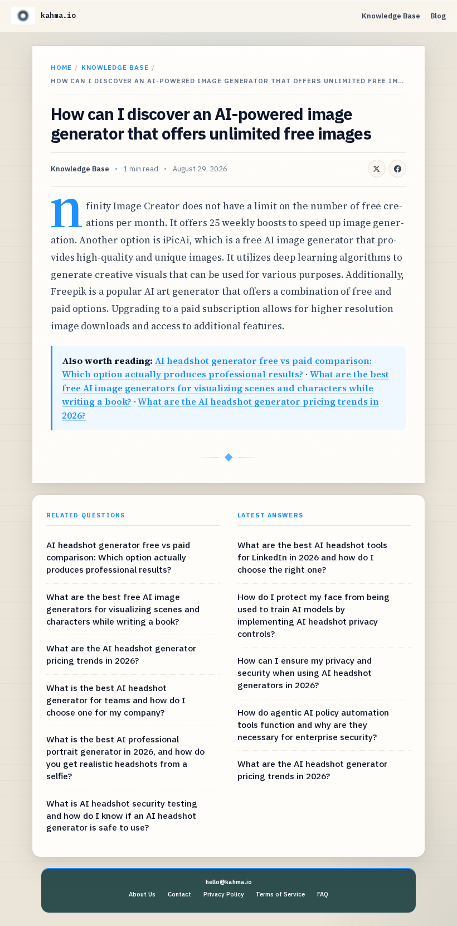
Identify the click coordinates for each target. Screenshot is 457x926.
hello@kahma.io (229, 882)
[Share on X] (377, 168)
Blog (438, 16)
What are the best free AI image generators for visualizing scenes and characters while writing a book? (225, 387)
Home (61, 67)
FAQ (322, 894)
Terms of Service (280, 894)
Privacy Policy (223, 894)
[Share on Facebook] (397, 168)
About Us (142, 894)
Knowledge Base (391, 16)
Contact (179, 894)
